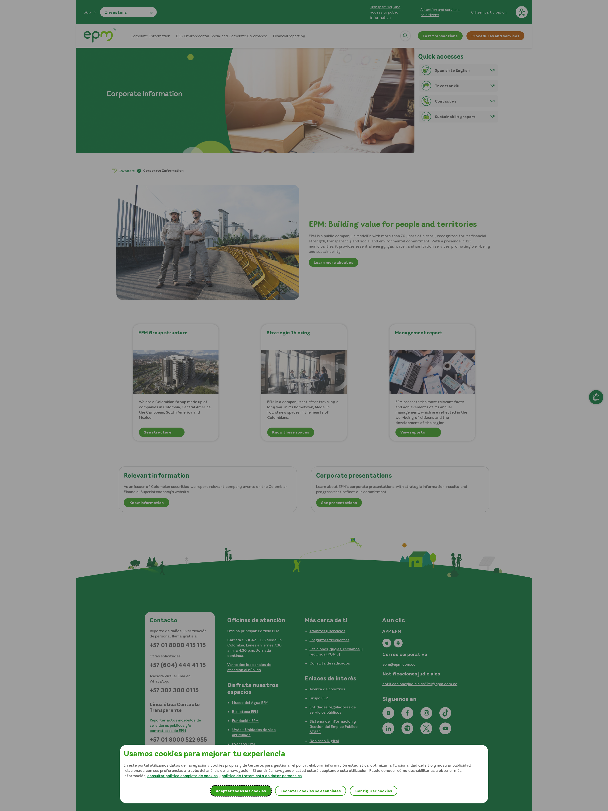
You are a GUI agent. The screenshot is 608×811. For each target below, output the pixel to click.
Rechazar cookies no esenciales (310, 790)
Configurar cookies (373, 790)
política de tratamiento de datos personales (262, 775)
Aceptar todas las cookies (241, 790)
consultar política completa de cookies (182, 775)
